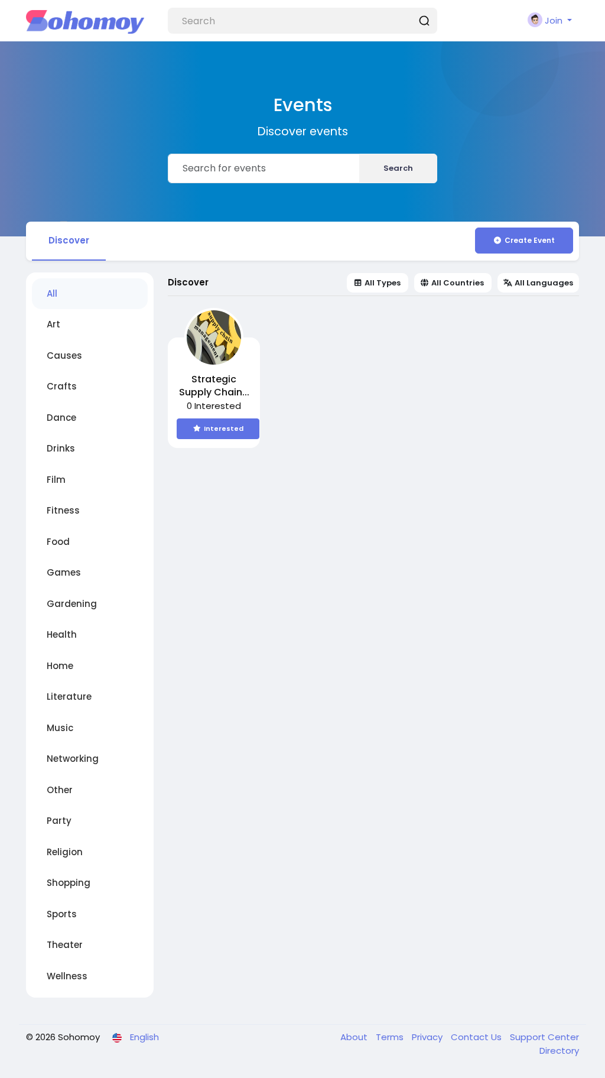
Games (64, 572)
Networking (73, 758)
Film (56, 479)
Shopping (68, 882)
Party (59, 820)
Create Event (530, 240)
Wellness (67, 976)
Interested (223, 428)
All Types (382, 282)
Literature (69, 696)
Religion (65, 852)
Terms (391, 1037)
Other (60, 790)
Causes (64, 355)
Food (58, 541)
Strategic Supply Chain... (214, 386)
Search (398, 168)
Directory (559, 1050)
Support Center (544, 1037)
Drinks (61, 448)
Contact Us (477, 1037)
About (355, 1037)
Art (53, 324)
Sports (62, 914)
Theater (65, 945)
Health (62, 634)
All (52, 293)
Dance (61, 417)
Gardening (72, 604)
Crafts (62, 386)
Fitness (63, 510)
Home (60, 666)
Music (60, 728)
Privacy (428, 1037)
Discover (68, 240)
